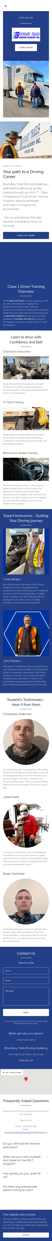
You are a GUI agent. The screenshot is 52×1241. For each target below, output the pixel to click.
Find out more (26, 235)
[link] (26, 34)
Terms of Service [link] (27, 1023)
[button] (5, 6)
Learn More (26, 47)
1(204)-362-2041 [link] (26, 17)
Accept (26, 1235)
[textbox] (26, 970)
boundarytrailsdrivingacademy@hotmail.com (26, 1132)
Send (26, 1012)
